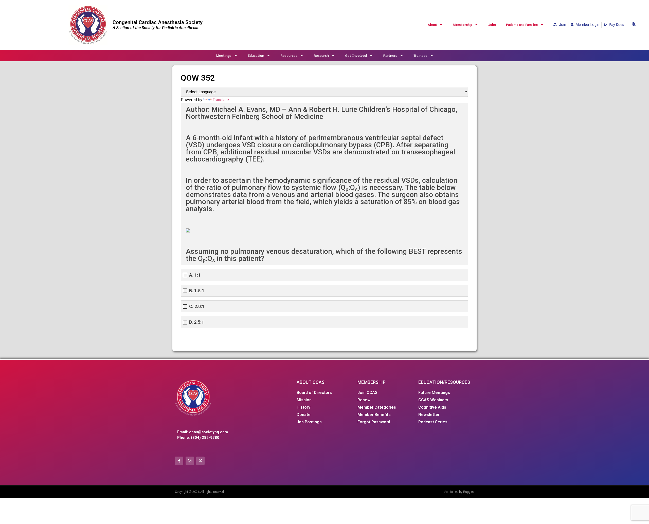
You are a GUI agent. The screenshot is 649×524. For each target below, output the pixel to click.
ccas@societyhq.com (208, 432)
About (432, 25)
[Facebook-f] (179, 461)
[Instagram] (190, 461)
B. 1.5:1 (196, 290)
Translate (221, 99)
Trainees (420, 55)
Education (256, 55)
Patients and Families (522, 25)
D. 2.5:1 (196, 322)
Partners (390, 55)
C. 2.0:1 (197, 306)
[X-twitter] (200, 461)
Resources (288, 55)
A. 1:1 (195, 275)
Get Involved (356, 55)
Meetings (223, 55)
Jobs (492, 25)
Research (321, 55)
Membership (462, 25)
